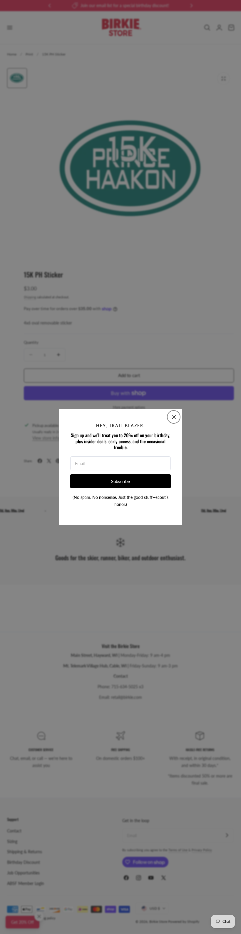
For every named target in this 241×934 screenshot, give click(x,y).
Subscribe (120, 481)
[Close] (173, 417)
